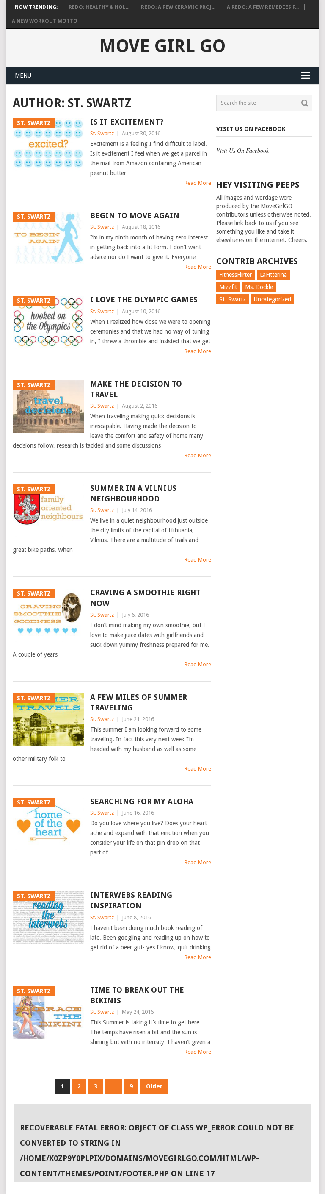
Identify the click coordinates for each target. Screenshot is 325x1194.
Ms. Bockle (259, 287)
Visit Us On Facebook (251, 128)
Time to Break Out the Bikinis (137, 995)
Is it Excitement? (126, 121)
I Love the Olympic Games (144, 299)
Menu (23, 75)
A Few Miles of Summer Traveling (138, 702)
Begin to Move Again (134, 215)
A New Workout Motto (44, 21)
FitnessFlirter (235, 274)
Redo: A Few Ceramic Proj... (178, 7)
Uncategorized (272, 299)
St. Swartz (102, 133)
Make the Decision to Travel (136, 389)
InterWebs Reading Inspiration (131, 900)
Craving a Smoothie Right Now (145, 597)
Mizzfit (228, 287)
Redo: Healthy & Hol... (99, 7)
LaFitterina (273, 274)
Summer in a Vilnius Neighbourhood (133, 493)
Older (154, 1086)
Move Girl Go (162, 46)
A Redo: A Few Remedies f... (263, 7)
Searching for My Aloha (141, 801)
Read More (198, 183)
